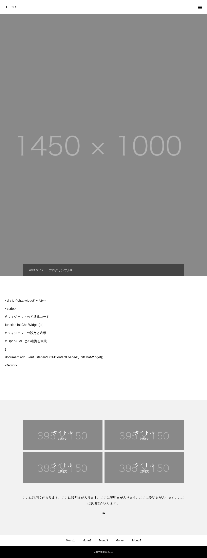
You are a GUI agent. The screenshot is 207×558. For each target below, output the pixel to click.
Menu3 (103, 540)
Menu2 (86, 540)
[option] (103, 145)
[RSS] (103, 513)
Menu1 (70, 540)
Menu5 (136, 540)
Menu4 (120, 540)
